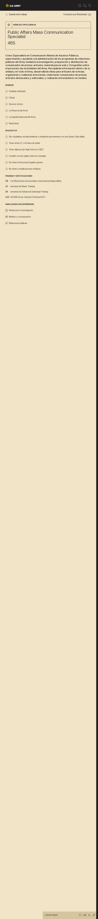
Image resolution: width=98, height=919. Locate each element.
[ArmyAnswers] (94, 915)
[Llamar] (89, 915)
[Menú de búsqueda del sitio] (84, 5)
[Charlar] (80, 915)
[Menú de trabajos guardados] (79, 5)
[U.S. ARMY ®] (13, 5)
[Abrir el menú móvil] (89, 5)
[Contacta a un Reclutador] (85, 915)
